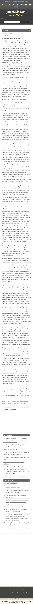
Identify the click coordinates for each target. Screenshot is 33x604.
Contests (15, 1)
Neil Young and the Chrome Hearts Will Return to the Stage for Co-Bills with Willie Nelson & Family (17, 502)
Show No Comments (9, 409)
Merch (10, 1)
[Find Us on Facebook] (6, 5)
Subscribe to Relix (23, 1)
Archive (27, 435)
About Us (10, 591)
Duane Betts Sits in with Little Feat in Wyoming (15, 466)
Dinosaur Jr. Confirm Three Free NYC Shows (17, 506)
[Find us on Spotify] (26, 5)
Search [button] (24, 22)
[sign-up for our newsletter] (3, 5)
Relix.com (19, 592)
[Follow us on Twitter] (14, 5)
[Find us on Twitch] (30, 5)
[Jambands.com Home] (16, 16)
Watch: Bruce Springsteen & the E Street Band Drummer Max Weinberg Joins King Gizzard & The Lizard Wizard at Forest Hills (15, 440)
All (29, 30)
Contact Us (16, 591)
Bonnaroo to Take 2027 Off (10, 449)
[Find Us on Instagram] (10, 5)
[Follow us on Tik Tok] (18, 5)
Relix (6, 1)
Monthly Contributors (11, 592)
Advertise (22, 591)
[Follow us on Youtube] (22, 5)
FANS (16, 7)
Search (25, 592)
